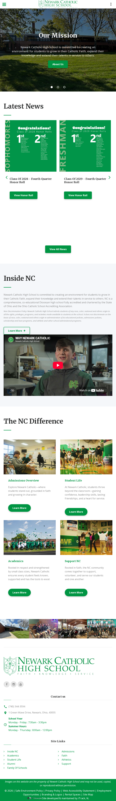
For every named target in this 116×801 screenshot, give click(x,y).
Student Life (73, 480)
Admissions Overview (23, 480)
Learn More (58, 73)
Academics (15, 561)
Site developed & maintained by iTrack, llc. (65, 798)
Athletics (66, 759)
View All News (58, 249)
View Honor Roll (23, 195)
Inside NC (12, 751)
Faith (64, 755)
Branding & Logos (52, 794)
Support (66, 763)
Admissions (68, 751)
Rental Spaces (73, 794)
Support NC (73, 561)
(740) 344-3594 (16, 706)
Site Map (88, 794)
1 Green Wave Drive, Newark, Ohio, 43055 (32, 712)
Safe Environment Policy (29, 790)
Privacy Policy (52, 790)
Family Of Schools (17, 767)
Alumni (11, 763)
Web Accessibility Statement (79, 790)
